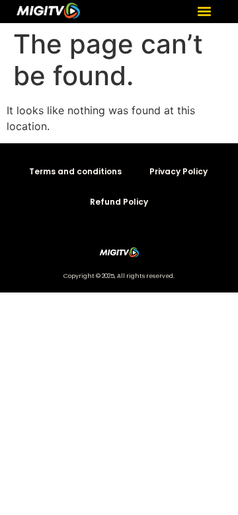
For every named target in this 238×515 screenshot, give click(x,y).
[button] (204, 11)
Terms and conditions (75, 171)
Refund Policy (119, 201)
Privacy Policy (178, 171)
